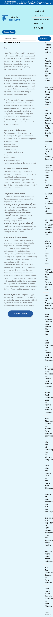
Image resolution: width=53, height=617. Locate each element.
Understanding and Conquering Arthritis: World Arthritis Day (46, 227)
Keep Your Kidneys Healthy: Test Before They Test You (46, 324)
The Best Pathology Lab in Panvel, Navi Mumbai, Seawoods (46, 350)
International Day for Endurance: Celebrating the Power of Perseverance (46, 204)
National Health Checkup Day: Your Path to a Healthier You (46, 176)
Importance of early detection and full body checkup (46, 503)
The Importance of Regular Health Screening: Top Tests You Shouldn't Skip (46, 123)
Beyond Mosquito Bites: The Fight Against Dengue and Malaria (46, 279)
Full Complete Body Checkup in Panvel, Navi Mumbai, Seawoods (46, 376)
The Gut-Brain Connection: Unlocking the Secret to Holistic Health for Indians (46, 38)
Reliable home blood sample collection (46, 556)
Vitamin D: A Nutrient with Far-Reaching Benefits (46, 150)
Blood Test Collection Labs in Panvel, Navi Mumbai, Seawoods (46, 402)
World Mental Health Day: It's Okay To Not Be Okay (46, 252)
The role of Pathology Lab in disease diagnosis (46, 451)
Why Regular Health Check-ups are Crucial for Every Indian (46, 69)
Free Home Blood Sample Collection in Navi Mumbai (46, 597)
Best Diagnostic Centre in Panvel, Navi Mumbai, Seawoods (46, 427)
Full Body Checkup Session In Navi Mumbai (46, 575)
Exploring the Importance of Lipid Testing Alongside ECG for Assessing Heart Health (46, 531)
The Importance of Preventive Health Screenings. (46, 301)
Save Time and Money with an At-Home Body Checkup (46, 477)
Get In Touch (20, 313)
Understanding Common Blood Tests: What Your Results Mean (46, 96)
